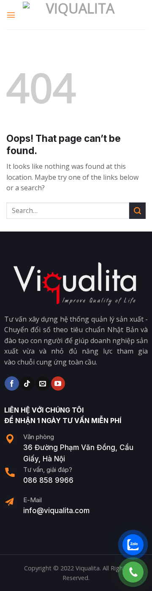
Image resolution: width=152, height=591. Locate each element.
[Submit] (137, 210)
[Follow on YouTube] (58, 383)
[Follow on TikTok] (27, 383)
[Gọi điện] (133, 572)
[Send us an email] (42, 383)
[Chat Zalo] (133, 544)
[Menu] (11, 14)
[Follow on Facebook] (12, 383)
